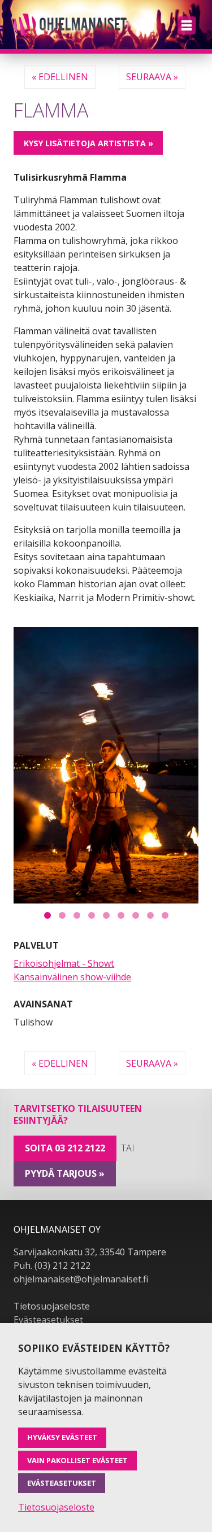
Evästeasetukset (48, 1319)
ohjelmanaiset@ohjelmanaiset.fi (81, 1279)
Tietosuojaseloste (52, 1306)
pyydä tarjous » (65, 1173)
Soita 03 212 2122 (65, 1148)
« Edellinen (60, 77)
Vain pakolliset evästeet (77, 1460)
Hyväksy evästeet (62, 1437)
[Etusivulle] (70, 25)
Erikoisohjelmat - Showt (64, 963)
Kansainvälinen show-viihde (72, 977)
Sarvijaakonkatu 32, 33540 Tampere (90, 1252)
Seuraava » (152, 77)
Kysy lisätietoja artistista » (88, 143)
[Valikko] (186, 25)
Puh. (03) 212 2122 (52, 1265)
